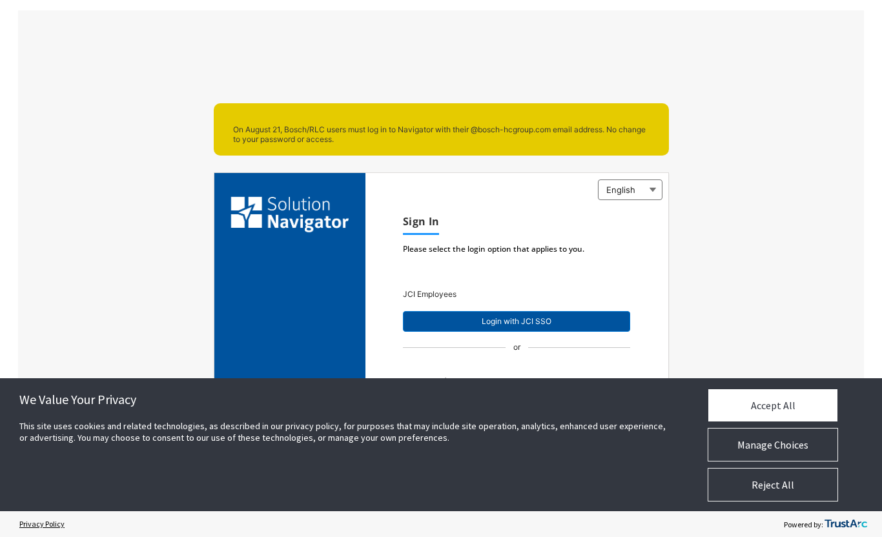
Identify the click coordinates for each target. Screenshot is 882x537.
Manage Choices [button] (772, 444)
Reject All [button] (773, 484)
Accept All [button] (773, 405)
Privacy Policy (42, 524)
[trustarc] (845, 524)
